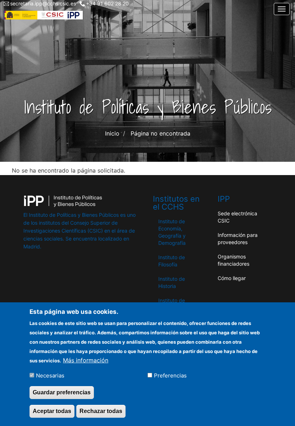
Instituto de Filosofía (171, 260)
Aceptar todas (52, 411)
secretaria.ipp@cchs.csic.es (43, 3)
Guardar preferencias (62, 392)
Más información (85, 360)
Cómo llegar (232, 278)
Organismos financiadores (233, 260)
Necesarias (50, 375)
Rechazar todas (101, 411)
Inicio (112, 133)
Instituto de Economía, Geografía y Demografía (172, 232)
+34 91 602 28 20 (107, 3)
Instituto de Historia (171, 282)
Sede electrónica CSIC (237, 217)
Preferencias (170, 375)
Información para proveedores (238, 238)
